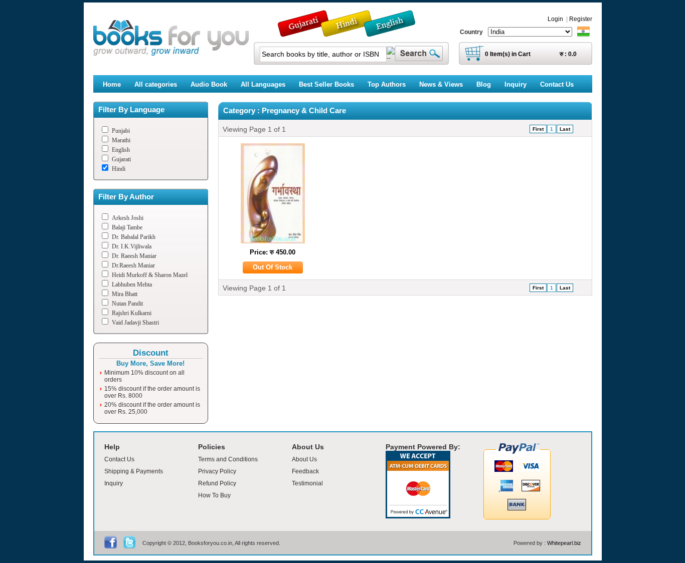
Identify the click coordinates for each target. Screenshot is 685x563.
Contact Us (119, 459)
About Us (304, 459)
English (121, 149)
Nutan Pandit (127, 303)
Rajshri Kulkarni (131, 313)
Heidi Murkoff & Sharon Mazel (150, 274)
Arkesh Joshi (127, 217)
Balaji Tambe (127, 227)
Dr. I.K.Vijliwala (131, 246)
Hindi (118, 168)
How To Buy (214, 495)
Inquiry (113, 483)
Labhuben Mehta (132, 284)
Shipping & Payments (133, 471)
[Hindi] (353, 32)
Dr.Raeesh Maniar (133, 265)
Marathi (121, 140)
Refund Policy (217, 483)
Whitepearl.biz (564, 543)
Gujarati (121, 159)
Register (580, 19)
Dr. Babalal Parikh (133, 236)
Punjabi (121, 130)
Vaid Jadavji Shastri (135, 322)
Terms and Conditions (228, 459)
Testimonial (307, 483)
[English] (395, 32)
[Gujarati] (304, 32)
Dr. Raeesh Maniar (134, 255)
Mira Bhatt (124, 294)
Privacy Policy (217, 471)
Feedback (305, 471)
